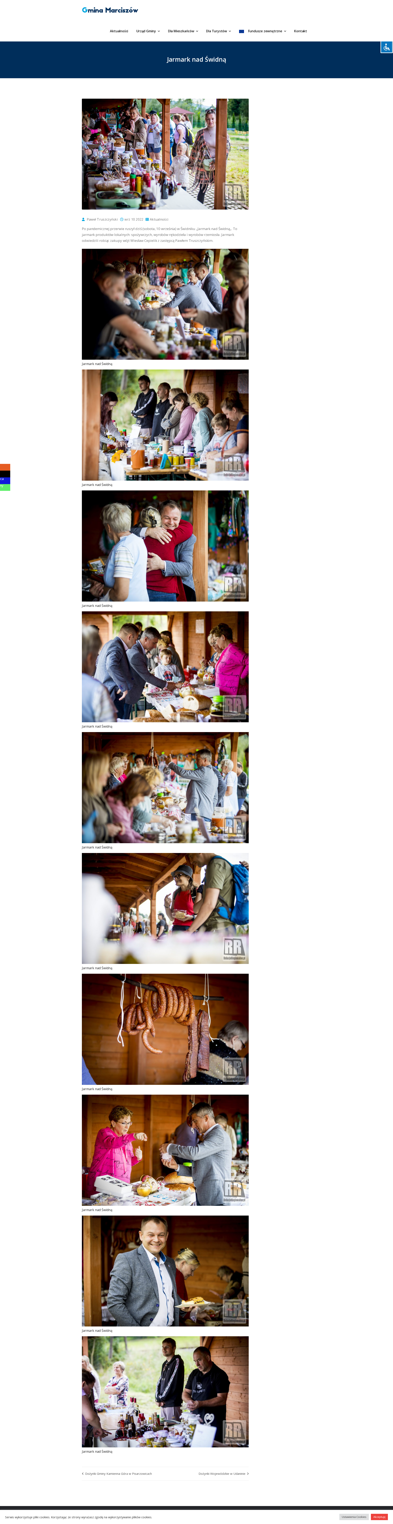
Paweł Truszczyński (102, 219)
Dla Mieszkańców (181, 31)
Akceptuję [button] (379, 1517)
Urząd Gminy (146, 31)
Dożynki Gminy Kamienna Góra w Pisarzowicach (118, 1474)
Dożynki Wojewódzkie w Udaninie (222, 1474)
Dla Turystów (217, 31)
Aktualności (119, 31)
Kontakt (300, 31)
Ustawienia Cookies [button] (354, 1517)
